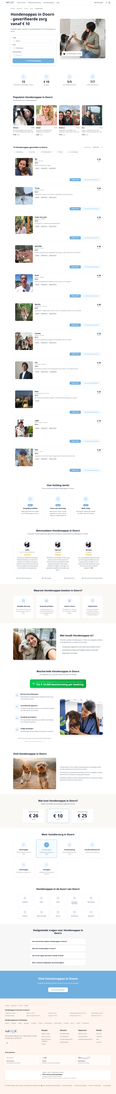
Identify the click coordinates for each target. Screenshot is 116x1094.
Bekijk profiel (75, 179)
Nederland (19, 8)
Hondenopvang (64, 1033)
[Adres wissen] (50, 41)
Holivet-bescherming (34, 2)
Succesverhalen (83, 1036)
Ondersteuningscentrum (85, 1039)
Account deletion (67, 1085)
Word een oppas (98, 2)
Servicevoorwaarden (80, 1085)
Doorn (31, 8)
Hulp (58, 2)
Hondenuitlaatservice (66, 1039)
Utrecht (26, 8)
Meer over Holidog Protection (34, 741)
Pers (97, 1039)
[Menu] (108, 2)
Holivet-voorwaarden (94, 1085)
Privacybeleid (56, 1085)
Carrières (99, 1036)
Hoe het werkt (21, 2)
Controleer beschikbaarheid (91, 179)
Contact (98, 1042)
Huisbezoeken (64, 1042)
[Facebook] (7, 1043)
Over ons (99, 1033)
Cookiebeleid (107, 1085)
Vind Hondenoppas (34, 61)
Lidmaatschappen (48, 2)
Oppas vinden (46, 1033)
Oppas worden (82, 1033)
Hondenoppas (64, 1036)
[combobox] (34, 41)
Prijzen (44, 1044)
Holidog (13, 8)
